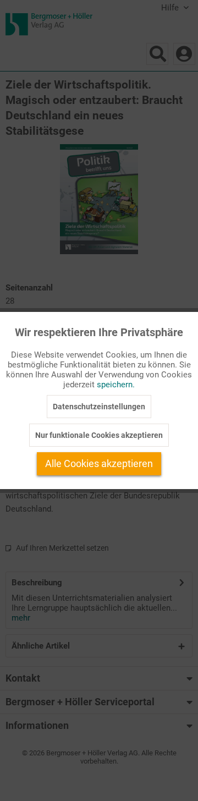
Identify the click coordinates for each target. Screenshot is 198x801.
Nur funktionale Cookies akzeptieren (99, 435)
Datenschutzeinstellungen (99, 406)
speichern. (116, 384)
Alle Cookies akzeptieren (99, 463)
